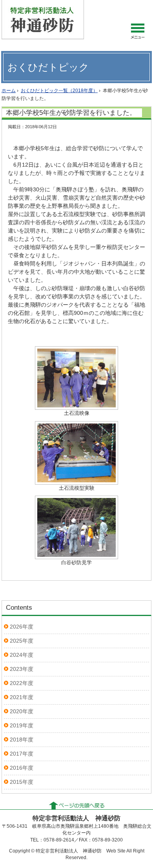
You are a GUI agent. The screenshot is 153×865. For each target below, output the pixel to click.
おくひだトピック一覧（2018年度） (59, 90)
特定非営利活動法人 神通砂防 (43, 19)
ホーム (9, 90)
